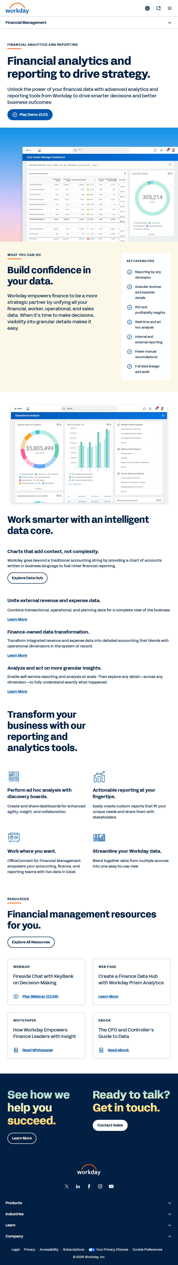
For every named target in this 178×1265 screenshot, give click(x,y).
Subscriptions (73, 1249)
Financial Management (26, 22)
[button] (46, 996)
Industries (15, 1214)
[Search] (158, 8)
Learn (11, 1225)
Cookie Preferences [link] (147, 1249)
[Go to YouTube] (111, 1186)
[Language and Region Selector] (147, 8)
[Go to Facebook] (89, 1186)
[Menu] (169, 8)
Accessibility (49, 1249)
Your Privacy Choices (112, 1249)
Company (14, 1236)
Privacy (29, 1249)
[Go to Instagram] (100, 1186)
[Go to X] (66, 1186)
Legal (15, 1249)
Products (14, 1203)
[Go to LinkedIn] (77, 1186)
